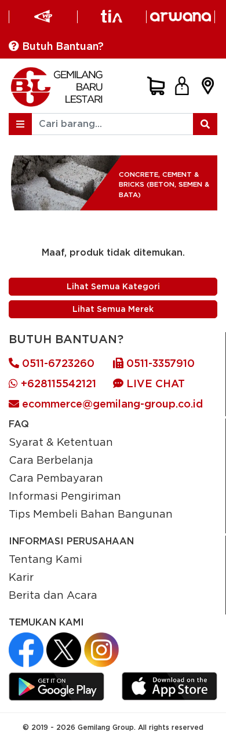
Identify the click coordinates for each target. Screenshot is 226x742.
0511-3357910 (159, 363)
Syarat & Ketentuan (61, 441)
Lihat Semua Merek (113, 309)
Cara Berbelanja (51, 459)
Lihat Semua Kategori (113, 286)
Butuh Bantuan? (61, 46)
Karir (21, 576)
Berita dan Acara (53, 594)
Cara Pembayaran (56, 477)
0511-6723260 (56, 363)
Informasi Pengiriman (65, 495)
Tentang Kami (45, 558)
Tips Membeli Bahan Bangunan (91, 513)
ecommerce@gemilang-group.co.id (111, 403)
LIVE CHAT (154, 383)
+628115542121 (57, 383)
